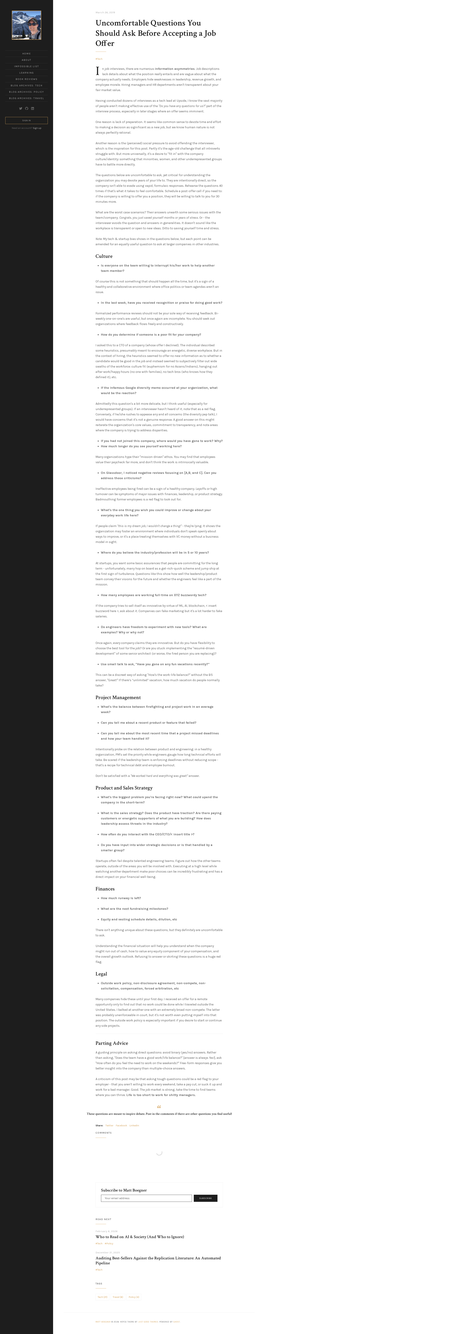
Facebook (121, 1125)
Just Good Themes (148, 1322)
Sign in (26, 120)
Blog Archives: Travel (26, 98)
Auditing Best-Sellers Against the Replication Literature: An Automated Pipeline (158, 1260)
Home (26, 53)
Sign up (37, 128)
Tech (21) (102, 1297)
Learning (26, 72)
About (26, 59)
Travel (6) (118, 1297)
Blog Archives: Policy (26, 91)
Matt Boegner (103, 1322)
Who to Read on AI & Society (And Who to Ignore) (140, 1237)
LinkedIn (134, 1125)
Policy (109, 1243)
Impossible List (26, 66)
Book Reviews (27, 79)
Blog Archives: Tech (26, 85)
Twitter (109, 1125)
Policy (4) (134, 1297)
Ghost (176, 1322)
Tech (99, 58)
